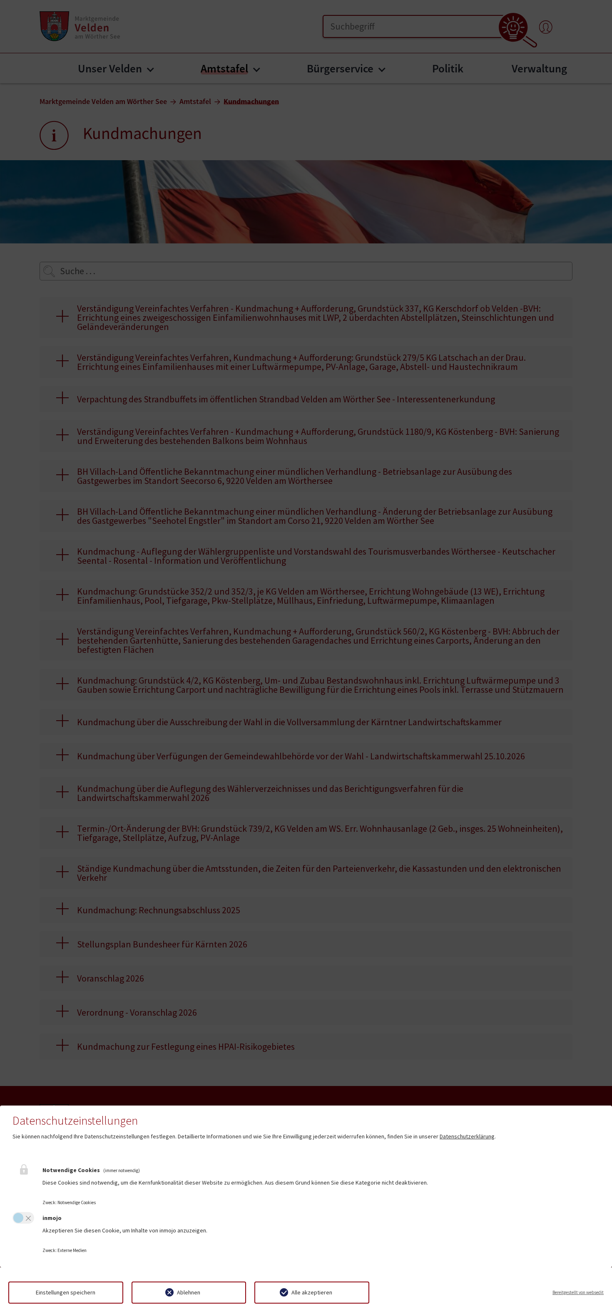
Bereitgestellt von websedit (578, 1292)
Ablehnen (188, 1292)
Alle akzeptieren (311, 1292)
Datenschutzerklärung (467, 1136)
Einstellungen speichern (65, 1292)
